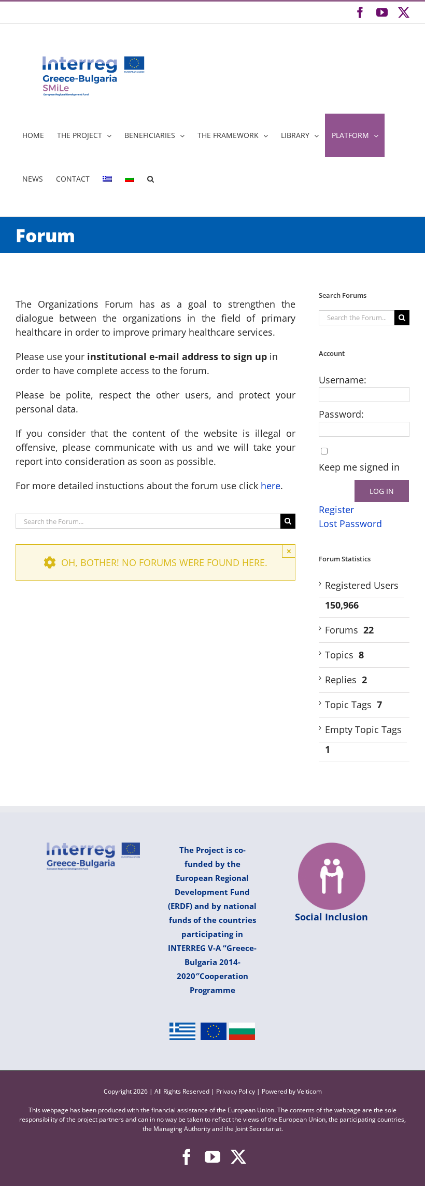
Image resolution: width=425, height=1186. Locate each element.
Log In (382, 491)
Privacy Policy (236, 1091)
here (270, 485)
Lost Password (350, 523)
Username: (342, 380)
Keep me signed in (359, 467)
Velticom (309, 1091)
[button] (150, 179)
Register (336, 509)
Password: (341, 414)
